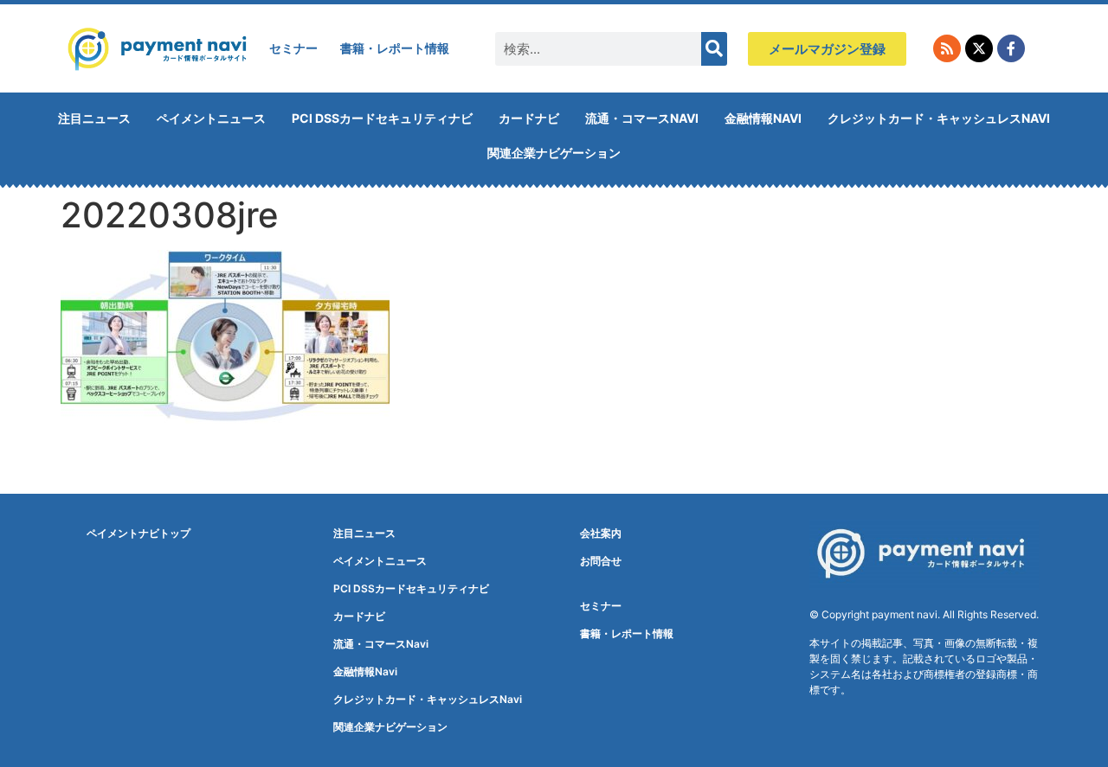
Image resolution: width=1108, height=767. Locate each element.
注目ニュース (94, 118)
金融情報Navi (763, 118)
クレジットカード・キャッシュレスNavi (939, 118)
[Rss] (947, 48)
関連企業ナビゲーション (554, 152)
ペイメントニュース (211, 118)
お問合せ (601, 560)
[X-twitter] (979, 48)
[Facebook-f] (1011, 48)
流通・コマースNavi (642, 118)
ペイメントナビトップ (138, 533)
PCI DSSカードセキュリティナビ (382, 118)
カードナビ (529, 118)
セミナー (293, 48)
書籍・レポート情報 (394, 48)
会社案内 (601, 533)
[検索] (714, 49)
